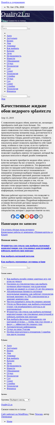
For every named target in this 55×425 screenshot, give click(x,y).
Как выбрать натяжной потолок (17, 256)
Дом (9, 43)
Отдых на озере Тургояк (18, 329)
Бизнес (10, 41)
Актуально (12, 38)
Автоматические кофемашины (21, 327)
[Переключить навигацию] (2, 26)
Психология (12, 66)
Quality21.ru (15, 14)
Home (9, 421)
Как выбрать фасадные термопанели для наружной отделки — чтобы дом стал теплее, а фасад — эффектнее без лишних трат (29, 321)
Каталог (11, 51)
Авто (9, 35)
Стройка (11, 76)
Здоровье (11, 46)
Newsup (39, 414)
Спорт (10, 71)
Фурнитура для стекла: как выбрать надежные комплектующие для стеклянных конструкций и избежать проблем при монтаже (26, 248)
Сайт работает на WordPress (14, 414)
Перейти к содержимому (13, 2)
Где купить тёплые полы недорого (17, 229)
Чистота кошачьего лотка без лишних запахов (29, 301)
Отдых (10, 63)
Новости (11, 58)
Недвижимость (14, 56)
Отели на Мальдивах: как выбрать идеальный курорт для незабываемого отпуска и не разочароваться (29, 306)
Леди (9, 53)
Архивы (5, 399)
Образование (13, 61)
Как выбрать (13, 48)
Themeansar (6, 416)
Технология (12, 73)
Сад (8, 68)
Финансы (11, 91)
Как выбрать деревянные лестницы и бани (23, 262)
